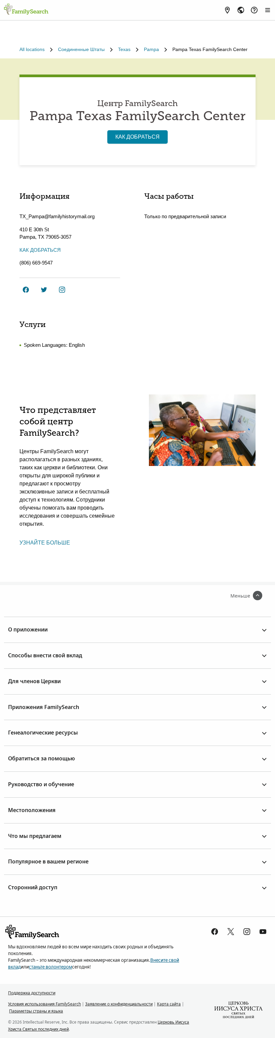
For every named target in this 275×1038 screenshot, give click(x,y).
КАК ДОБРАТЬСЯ (137, 137)
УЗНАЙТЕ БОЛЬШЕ (44, 543)
